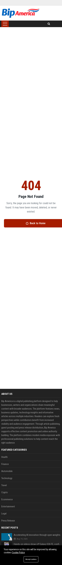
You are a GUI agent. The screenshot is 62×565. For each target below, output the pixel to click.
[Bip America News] (20, 13)
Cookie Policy (18, 552)
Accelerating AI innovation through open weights (37, 534)
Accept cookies (31, 559)
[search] (49, 24)
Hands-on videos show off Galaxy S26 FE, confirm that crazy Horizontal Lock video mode (37, 544)
